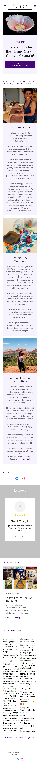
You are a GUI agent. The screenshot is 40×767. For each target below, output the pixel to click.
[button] (5, 6)
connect (26, 459)
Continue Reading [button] (12, 617)
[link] (20, 6)
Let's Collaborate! (20, 64)
